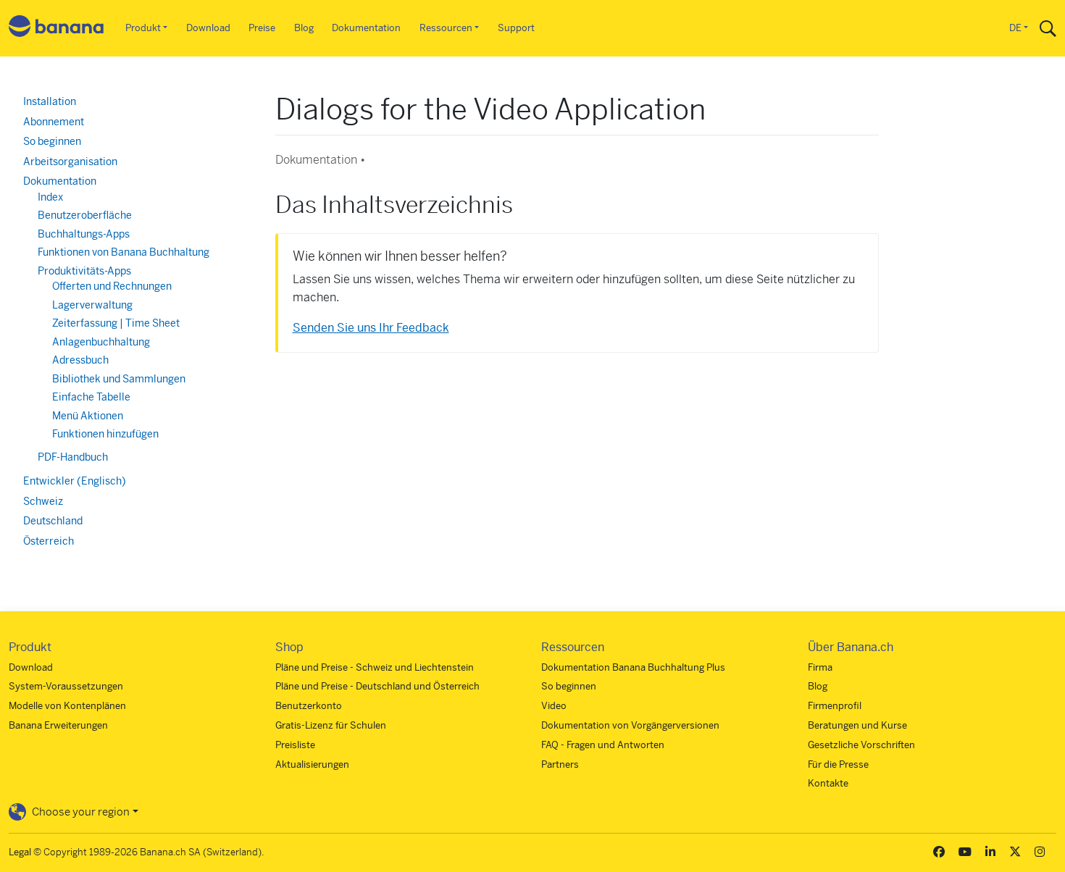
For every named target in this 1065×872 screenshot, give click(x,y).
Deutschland (53, 520)
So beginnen (52, 141)
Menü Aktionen (87, 415)
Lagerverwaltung (92, 304)
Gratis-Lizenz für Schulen (330, 725)
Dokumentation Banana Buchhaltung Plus (633, 667)
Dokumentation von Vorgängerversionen (630, 725)
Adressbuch (80, 359)
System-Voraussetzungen (66, 686)
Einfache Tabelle (91, 396)
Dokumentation (366, 28)
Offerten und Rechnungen (112, 286)
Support (516, 28)
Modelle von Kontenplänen (67, 706)
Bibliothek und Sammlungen (118, 378)
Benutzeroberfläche (85, 215)
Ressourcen (445, 28)
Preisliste (295, 745)
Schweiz (43, 501)
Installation (49, 101)
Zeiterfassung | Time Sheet (116, 323)
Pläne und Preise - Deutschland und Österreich (377, 686)
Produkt (143, 28)
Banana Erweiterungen (58, 725)
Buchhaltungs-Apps (84, 233)
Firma (820, 667)
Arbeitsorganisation (70, 161)
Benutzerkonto (308, 706)
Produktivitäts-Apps (84, 270)
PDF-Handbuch (73, 457)
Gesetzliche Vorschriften (861, 745)
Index (50, 197)
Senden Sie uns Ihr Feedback (371, 327)
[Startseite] (56, 28)
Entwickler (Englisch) (74, 480)
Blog (304, 28)
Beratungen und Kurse (857, 725)
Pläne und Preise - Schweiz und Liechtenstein (374, 667)
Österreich (48, 541)
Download (208, 28)
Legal (20, 852)
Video (554, 706)
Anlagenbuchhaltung (101, 341)
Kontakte (828, 783)
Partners (560, 764)
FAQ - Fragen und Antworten (602, 745)
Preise (261, 28)
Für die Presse (838, 764)
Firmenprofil (834, 706)
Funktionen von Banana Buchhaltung (123, 252)
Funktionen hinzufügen (105, 433)
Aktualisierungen (312, 764)
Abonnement (53, 121)
